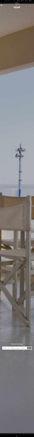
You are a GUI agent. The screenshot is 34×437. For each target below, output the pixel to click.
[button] (16, 436)
